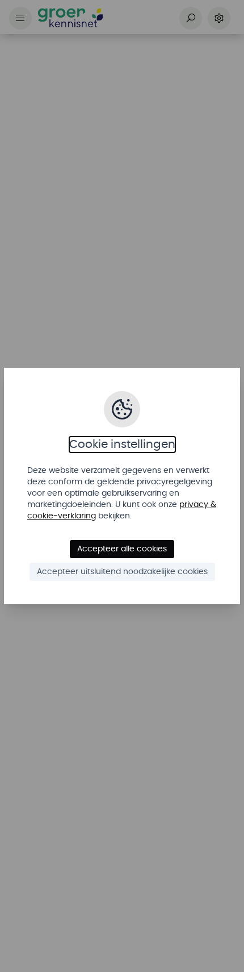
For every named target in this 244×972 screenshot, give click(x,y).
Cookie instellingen (122, 444)
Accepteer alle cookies (122, 549)
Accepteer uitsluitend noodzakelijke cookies (122, 572)
